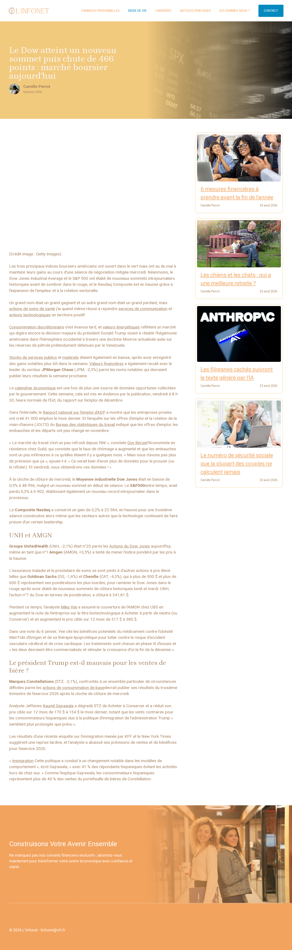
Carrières (163, 11)
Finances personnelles (100, 11)
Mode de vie (137, 11)
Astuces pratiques (195, 11)
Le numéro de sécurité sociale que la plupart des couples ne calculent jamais (237, 463)
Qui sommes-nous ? (234, 11)
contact (271, 11)
